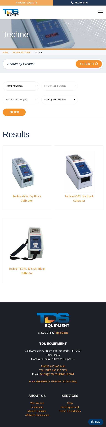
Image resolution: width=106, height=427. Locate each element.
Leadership (37, 407)
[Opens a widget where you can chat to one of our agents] (95, 422)
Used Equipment (70, 407)
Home (5, 52)
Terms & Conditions (70, 411)
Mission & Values (37, 411)
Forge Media (61, 332)
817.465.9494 (81, 3)
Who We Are (37, 403)
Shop (70, 403)
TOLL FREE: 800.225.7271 (53, 370)
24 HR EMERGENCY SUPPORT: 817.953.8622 (53, 381)
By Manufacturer (22, 52)
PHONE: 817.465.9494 (53, 366)
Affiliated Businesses (37, 415)
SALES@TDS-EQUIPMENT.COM (56, 374)
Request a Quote (26, 3)
